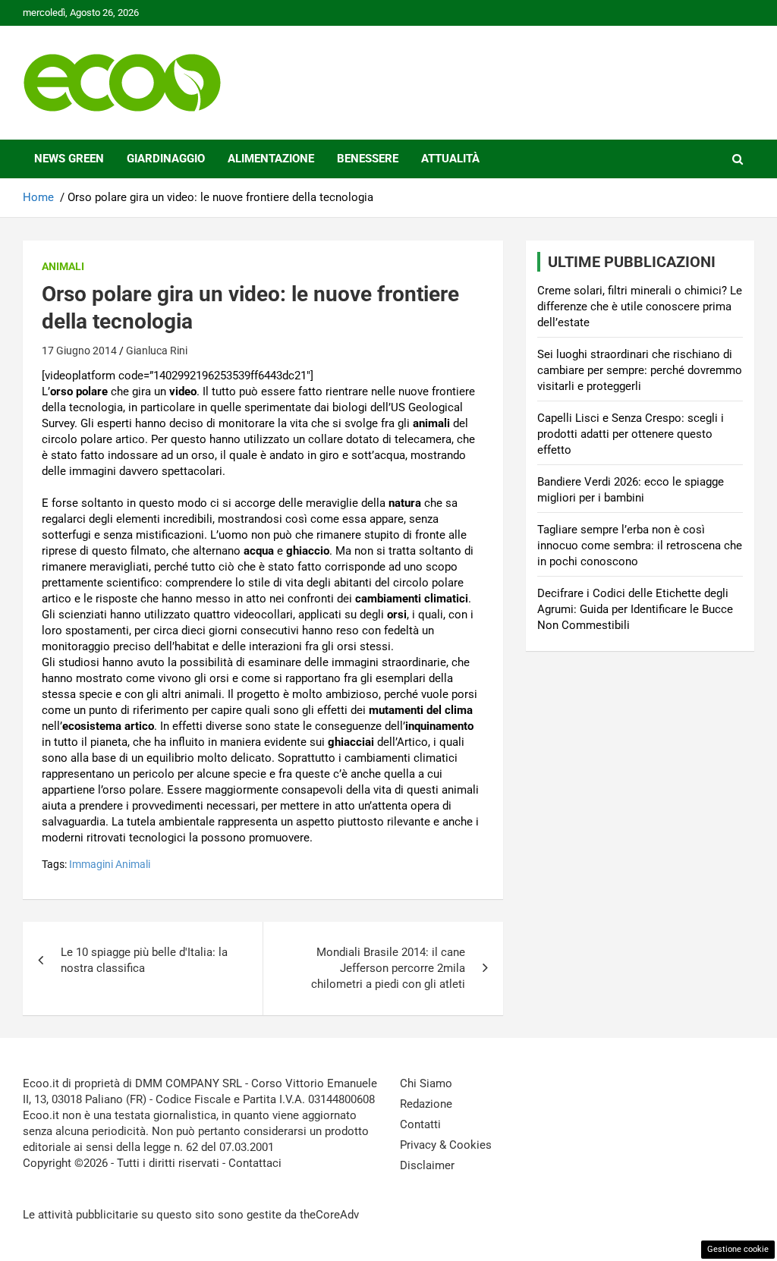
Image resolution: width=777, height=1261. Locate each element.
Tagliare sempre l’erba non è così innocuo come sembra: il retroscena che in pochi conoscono (639, 545)
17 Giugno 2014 (79, 350)
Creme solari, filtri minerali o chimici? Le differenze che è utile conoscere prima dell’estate (639, 306)
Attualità (450, 158)
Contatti (420, 1124)
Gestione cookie (738, 1249)
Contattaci (255, 1163)
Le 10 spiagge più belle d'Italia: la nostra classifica (144, 960)
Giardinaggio (166, 158)
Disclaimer (427, 1165)
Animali (63, 266)
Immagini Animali (109, 864)
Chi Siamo (426, 1083)
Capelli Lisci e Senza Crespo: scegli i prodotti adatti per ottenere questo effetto (630, 434)
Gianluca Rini (156, 350)
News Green (69, 158)
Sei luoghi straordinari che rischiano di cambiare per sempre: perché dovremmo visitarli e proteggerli (639, 370)
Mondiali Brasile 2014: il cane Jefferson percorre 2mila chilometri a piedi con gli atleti (388, 968)
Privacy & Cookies (446, 1145)
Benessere (367, 158)
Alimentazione (271, 158)
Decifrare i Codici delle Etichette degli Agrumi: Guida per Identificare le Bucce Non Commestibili (635, 609)
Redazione (426, 1104)
